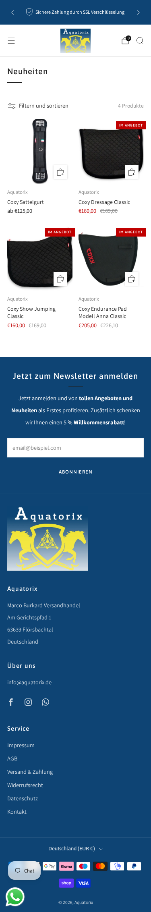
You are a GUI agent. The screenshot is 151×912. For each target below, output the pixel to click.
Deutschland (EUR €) (71, 849)
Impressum (21, 745)
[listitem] (75, 12)
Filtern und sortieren (43, 105)
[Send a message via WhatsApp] (15, 897)
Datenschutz (22, 798)
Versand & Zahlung (30, 771)
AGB (12, 758)
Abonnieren (76, 472)
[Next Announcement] (138, 12)
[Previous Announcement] (12, 12)
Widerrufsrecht (25, 785)
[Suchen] (140, 40)
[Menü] (11, 41)
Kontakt (17, 811)
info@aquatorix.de (29, 682)
